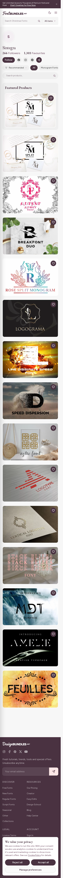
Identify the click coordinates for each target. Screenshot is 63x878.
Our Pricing (32, 788)
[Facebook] (19, 60)
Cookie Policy (34, 855)
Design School (34, 804)
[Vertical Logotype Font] (30, 524)
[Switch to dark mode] (49, 12)
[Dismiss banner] (56, 4)
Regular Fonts (9, 799)
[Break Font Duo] (30, 236)
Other (5, 815)
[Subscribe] (53, 772)
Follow (8, 59)
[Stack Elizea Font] (30, 565)
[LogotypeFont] (30, 483)
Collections (8, 821)
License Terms (9, 835)
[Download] (44, 98)
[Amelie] (30, 647)
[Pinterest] (32, 60)
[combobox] (20, 20)
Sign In (30, 835)
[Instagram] (25, 60)
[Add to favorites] (51, 98)
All (34, 67)
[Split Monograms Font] (30, 110)
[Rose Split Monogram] (30, 277)
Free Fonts (7, 788)
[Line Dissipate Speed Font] (30, 359)
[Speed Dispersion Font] (30, 400)
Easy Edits (32, 799)
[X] (20, 751)
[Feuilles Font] (30, 689)
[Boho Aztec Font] (30, 441)
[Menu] (55, 12)
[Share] (39, 60)
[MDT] (30, 606)
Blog (29, 810)
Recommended (16, 67)
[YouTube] (26, 751)
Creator (30, 793)
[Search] (39, 21)
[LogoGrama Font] (30, 318)
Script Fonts (8, 804)
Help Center (32, 815)
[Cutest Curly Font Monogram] (30, 194)
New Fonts (7, 793)
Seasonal (6, 810)
